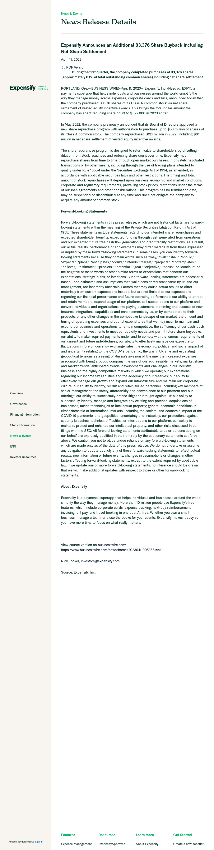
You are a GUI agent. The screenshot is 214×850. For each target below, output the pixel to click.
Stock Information (22, 425)
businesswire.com (111, 545)
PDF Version (75, 67)
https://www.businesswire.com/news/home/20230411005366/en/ (111, 550)
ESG (13, 446)
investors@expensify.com (100, 561)
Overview (16, 393)
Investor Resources (23, 457)
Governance (18, 404)
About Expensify (147, 844)
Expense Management (76, 844)
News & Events (20, 436)
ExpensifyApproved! (112, 844)
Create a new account (188, 844)
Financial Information (24, 414)
